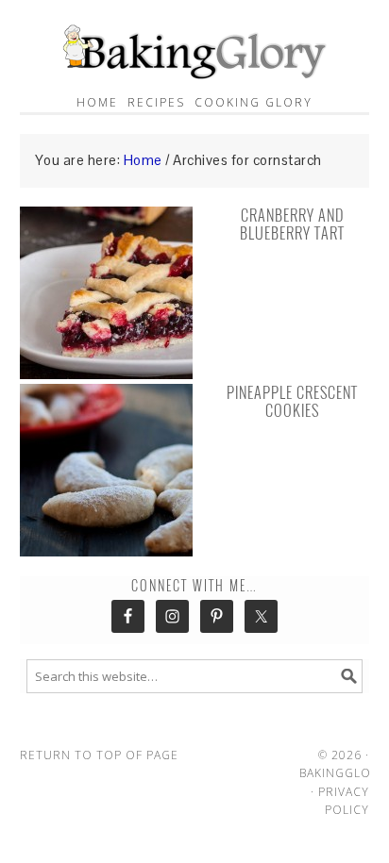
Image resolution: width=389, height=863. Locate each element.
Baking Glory (195, 47)
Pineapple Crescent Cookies (292, 402)
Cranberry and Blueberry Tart (292, 224)
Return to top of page (99, 755)
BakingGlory (343, 773)
